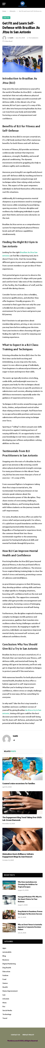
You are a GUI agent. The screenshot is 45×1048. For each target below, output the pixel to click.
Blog (4, 956)
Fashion (5, 975)
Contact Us (15, 1035)
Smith (11, 38)
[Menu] (4, 4)
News (4, 1003)
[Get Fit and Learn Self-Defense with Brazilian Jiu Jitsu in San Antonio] (22, 59)
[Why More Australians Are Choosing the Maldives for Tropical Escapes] (9, 885)
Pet (4, 1006)
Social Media (7, 1010)
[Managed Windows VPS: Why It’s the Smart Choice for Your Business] (9, 899)
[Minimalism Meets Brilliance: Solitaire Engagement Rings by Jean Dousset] (22, 839)
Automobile (7, 952)
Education (6, 971)
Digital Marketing (9, 964)
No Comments (33, 38)
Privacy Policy (28, 1035)
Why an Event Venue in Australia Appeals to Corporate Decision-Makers (30, 926)
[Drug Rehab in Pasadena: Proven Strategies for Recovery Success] (9, 914)
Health (5, 987)
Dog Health (7, 967)
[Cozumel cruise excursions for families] (22, 768)
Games (5, 983)
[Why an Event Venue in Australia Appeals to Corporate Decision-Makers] (9, 927)
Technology (7, 1014)
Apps (4, 948)
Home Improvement (10, 991)
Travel (5, 1018)
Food (4, 979)
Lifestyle (6, 17)
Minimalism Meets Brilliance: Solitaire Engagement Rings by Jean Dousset (18, 855)
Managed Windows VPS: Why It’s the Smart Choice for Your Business (30, 899)
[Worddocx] (23, 4)
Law (4, 995)
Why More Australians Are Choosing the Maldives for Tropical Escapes (27, 884)
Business (6, 960)
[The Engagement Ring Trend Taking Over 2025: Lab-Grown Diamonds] (22, 802)
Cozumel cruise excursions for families (18, 783)
